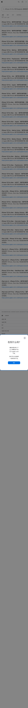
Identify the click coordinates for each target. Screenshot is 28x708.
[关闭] (24, 338)
